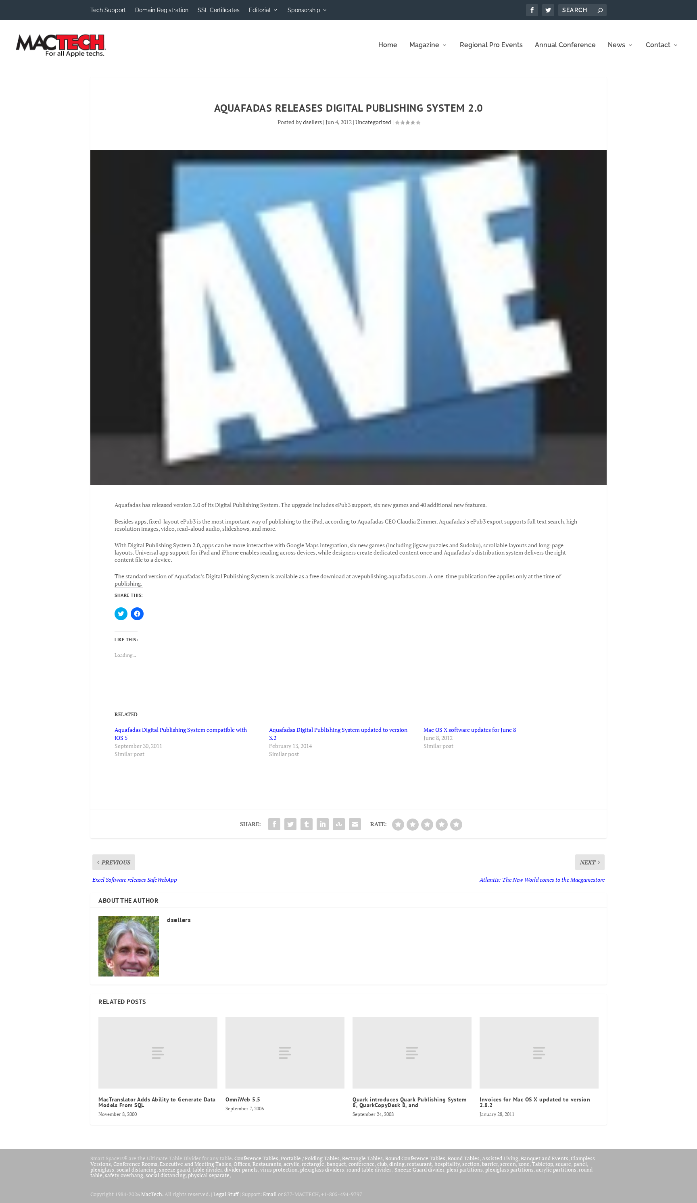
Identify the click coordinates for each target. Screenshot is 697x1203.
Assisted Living (500, 1158)
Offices (242, 1164)
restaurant (419, 1164)
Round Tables (464, 1158)
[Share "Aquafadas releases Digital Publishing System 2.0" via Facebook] (274, 824)
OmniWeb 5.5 (243, 1099)
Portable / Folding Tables (310, 1158)
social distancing (137, 1169)
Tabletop (542, 1164)
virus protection (279, 1169)
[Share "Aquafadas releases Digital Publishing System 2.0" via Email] (355, 824)
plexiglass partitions (509, 1169)
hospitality (447, 1164)
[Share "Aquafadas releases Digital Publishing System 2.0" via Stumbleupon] (339, 824)
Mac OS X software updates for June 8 (470, 729)
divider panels (241, 1169)
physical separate (209, 1175)
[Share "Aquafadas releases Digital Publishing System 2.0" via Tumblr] (306, 824)
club (382, 1164)
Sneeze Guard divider (419, 1169)
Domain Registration (161, 10)
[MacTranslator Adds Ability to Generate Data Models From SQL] (157, 1053)
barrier (490, 1164)
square (563, 1164)
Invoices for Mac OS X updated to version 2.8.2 (535, 1102)
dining (397, 1164)
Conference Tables (256, 1158)
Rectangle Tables (362, 1158)
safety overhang (124, 1175)
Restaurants (267, 1164)
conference (361, 1164)
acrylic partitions (556, 1169)
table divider (207, 1169)
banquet (336, 1164)
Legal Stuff (225, 1194)
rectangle (313, 1164)
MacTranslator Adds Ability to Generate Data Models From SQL (157, 1102)
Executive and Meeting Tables (195, 1164)
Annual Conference (565, 45)
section (471, 1164)
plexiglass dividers (322, 1169)
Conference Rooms (135, 1164)
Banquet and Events (544, 1158)
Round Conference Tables (415, 1158)
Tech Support (108, 10)
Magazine (424, 45)
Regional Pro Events (491, 45)
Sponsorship (304, 10)
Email (270, 1194)
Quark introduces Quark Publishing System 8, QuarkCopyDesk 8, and (409, 1102)
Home (387, 45)
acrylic (291, 1164)
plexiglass (102, 1169)
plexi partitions (465, 1169)
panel (580, 1164)
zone (524, 1164)
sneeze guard (174, 1169)
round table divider (369, 1169)
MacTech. (152, 1194)
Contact (658, 45)
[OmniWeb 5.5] (284, 1053)
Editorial (260, 10)
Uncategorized (373, 122)
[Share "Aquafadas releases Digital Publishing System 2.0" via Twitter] (290, 824)
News (616, 45)
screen (508, 1164)
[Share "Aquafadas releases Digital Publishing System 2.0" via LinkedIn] (323, 824)
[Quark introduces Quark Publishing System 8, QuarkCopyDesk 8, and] (412, 1053)
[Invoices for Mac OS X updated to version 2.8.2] (539, 1053)
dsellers (312, 122)
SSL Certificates (219, 10)
